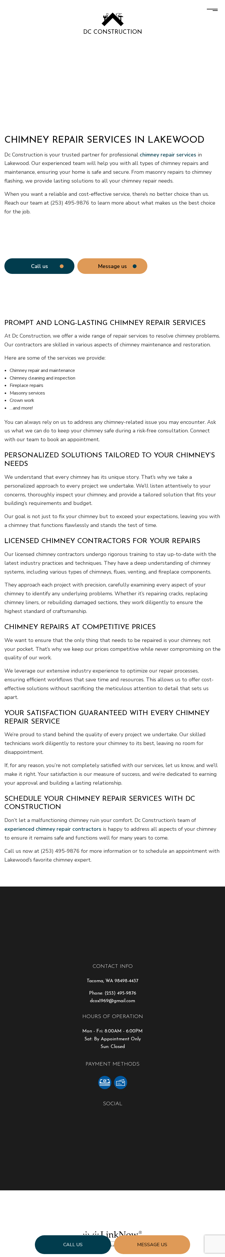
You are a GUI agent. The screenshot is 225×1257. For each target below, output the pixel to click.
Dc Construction (112, 32)
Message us (152, 1244)
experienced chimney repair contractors (52, 829)
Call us (73, 1244)
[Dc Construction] (113, 19)
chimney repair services (168, 154)
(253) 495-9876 (120, 993)
